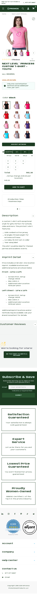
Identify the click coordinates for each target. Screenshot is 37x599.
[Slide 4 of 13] (28, 53)
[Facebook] (15, 514)
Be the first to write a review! (16, 354)
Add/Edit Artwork (18, 144)
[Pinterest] (21, 514)
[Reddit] (33, 514)
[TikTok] (27, 514)
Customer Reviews (13, 324)
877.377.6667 (30, 2)
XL (15, 169)
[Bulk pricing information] (3, 152)
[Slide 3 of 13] (21, 53)
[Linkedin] (2, 514)
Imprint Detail (11, 257)
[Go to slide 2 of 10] (33, 53)
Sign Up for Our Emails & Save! (11, 2)
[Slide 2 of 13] (15, 53)
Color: (9, 98)
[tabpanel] (18, 200)
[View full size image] (33, 18)
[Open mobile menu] (3, 8)
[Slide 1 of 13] (9, 53)
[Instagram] (8, 514)
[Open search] (23, 8)
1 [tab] (17, 209)
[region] (11, 59)
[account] (28, 8)
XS (8, 163)
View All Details (9, 80)
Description (10, 216)
